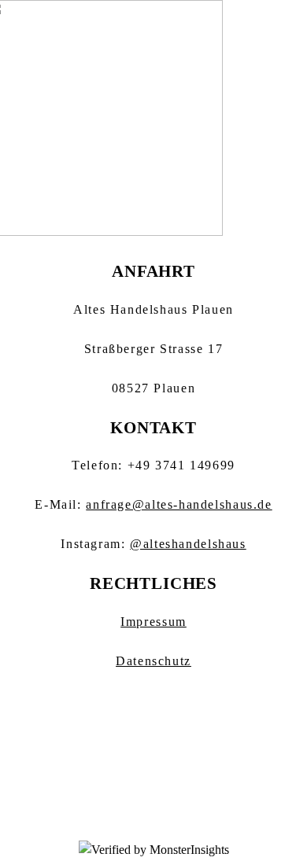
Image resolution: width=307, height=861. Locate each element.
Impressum (153, 622)
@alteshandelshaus (188, 544)
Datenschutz (153, 661)
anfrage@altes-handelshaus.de (179, 505)
